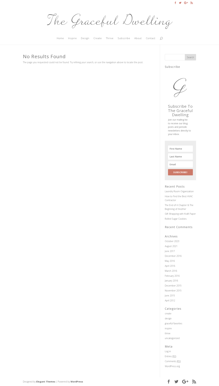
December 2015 (173, 285)
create (168, 313)
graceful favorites (173, 323)
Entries (170, 356)
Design (85, 38)
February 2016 (172, 275)
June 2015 (170, 295)
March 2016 (171, 270)
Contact (150, 38)
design (168, 318)
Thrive (110, 38)
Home (60, 38)
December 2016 (173, 255)
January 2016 (171, 280)
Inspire (72, 38)
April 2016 (170, 265)
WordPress (77, 381)
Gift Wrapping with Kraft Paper (180, 213)
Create (97, 38)
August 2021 (171, 246)
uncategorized (172, 338)
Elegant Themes (45, 381)
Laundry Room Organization (179, 191)
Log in (168, 351)
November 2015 (173, 290)
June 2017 (170, 251)
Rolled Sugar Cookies (176, 218)
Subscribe (124, 38)
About (138, 38)
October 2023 (172, 241)
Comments (173, 361)
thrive (167, 333)
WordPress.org (172, 366)
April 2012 (170, 300)
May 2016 (170, 260)
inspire (168, 328)
